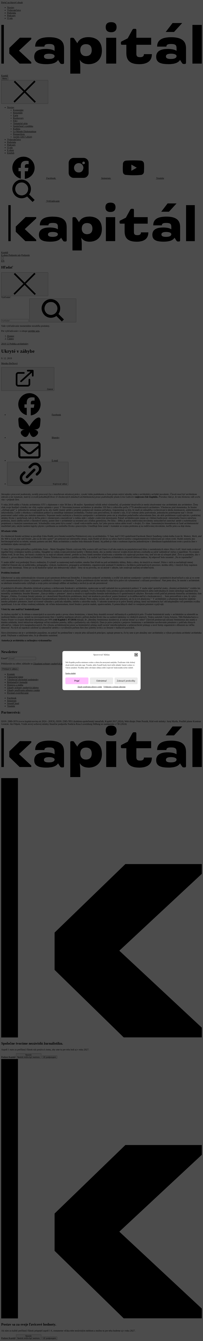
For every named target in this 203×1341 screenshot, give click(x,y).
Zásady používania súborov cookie (90, 687)
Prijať (77, 680)
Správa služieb (70, 673)
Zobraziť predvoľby (126, 680)
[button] (136, 654)
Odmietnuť (101, 680)
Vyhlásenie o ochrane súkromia (114, 687)
